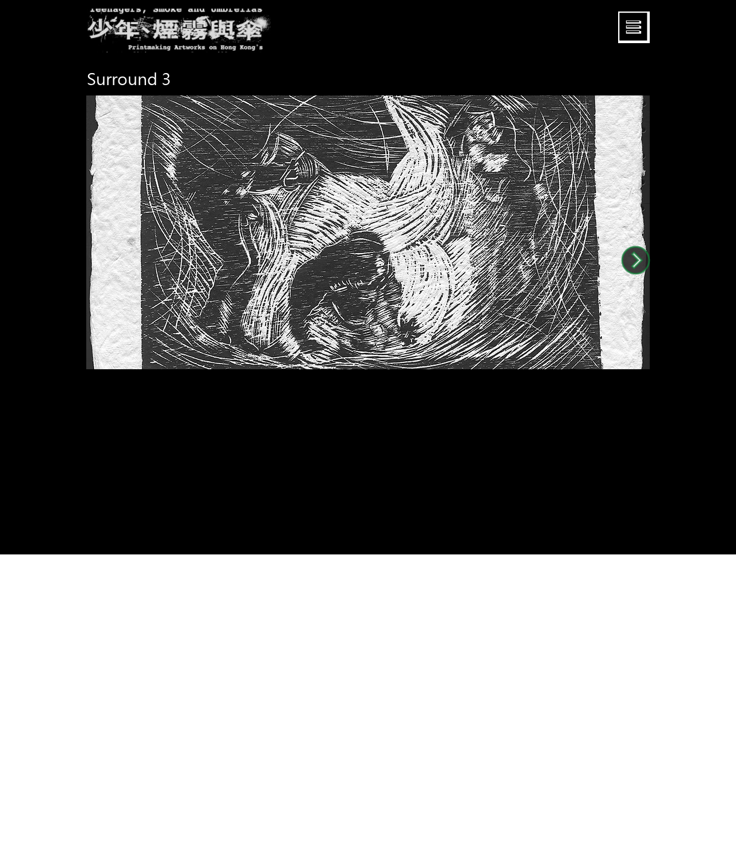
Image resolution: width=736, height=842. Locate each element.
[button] (634, 27)
